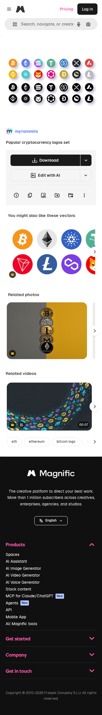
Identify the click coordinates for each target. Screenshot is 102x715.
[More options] (84, 195)
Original (36, 48)
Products (15, 544)
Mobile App (16, 616)
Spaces (12, 554)
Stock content (18, 589)
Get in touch (19, 671)
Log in (87, 9)
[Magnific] (51, 474)
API (9, 609)
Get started (18, 639)
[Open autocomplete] (12, 24)
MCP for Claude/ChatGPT (34, 595)
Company (16, 655)
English (51, 520)
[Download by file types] (86, 160)
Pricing (66, 9)
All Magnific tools (21, 623)
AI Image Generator (23, 568)
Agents (17, 603)
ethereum (37, 441)
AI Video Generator (23, 575)
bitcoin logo (66, 441)
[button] (51, 520)
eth (14, 441)
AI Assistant (16, 561)
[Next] (95, 251)
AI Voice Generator (23, 582)
